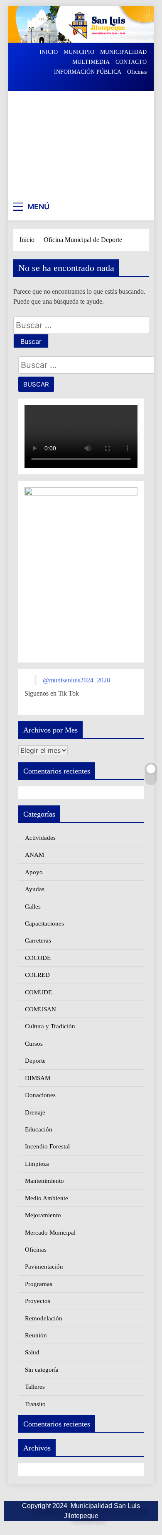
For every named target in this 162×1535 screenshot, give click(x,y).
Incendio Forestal (47, 1146)
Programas (38, 1284)
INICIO (48, 52)
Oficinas (137, 72)
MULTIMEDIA (91, 62)
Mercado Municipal (50, 1232)
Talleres (35, 1386)
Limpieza (37, 1163)
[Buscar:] (81, 325)
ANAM (34, 854)
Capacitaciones (44, 923)
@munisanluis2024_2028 (76, 680)
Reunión (36, 1335)
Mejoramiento (43, 1215)
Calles (33, 906)
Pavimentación (44, 1266)
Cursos (34, 1043)
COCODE (38, 958)
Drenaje (35, 1112)
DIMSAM (37, 1078)
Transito (35, 1404)
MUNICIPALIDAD (123, 52)
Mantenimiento (44, 1180)
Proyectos (37, 1301)
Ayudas (34, 889)
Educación (38, 1129)
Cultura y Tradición (50, 1026)
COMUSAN (40, 1009)
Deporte (35, 1060)
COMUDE (38, 992)
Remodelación (43, 1318)
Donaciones (40, 1095)
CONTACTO (131, 62)
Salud (32, 1352)
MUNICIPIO (79, 52)
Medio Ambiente (46, 1198)
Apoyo (34, 872)
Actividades (40, 837)
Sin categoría (42, 1369)
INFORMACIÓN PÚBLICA (87, 72)
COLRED (37, 975)
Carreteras (38, 940)
